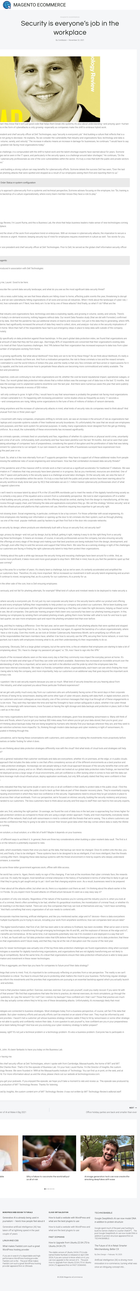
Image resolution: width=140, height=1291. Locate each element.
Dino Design (101, 1254)
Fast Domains (56, 1237)
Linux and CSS (10, 1240)
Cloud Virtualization (58, 1212)
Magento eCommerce (70, 17)
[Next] (131, 1161)
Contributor (62, 40)
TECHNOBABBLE (103, 1213)
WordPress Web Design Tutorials (18, 1212)
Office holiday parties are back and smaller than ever (111, 1110)
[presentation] (49, 1153)
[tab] (45, 1189)
